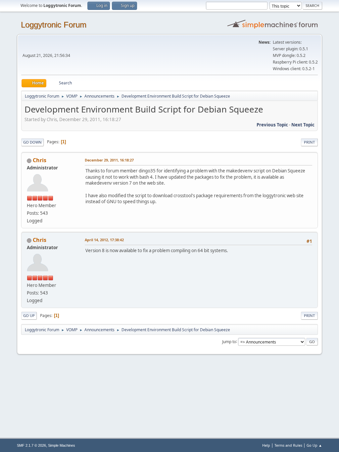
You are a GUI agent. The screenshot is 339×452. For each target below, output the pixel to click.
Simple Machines (61, 445)
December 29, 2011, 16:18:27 (109, 160)
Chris (39, 160)
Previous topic (272, 125)
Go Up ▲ (314, 445)
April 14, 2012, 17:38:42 (104, 239)
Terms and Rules (288, 445)
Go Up (29, 315)
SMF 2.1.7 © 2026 (31, 445)
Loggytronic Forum (53, 24)
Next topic (303, 125)
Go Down (32, 142)
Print (309, 142)
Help (266, 445)
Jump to (229, 341)
